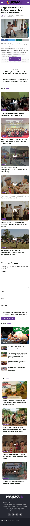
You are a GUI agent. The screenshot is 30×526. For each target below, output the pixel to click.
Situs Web (4, 305)
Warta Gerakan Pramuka (10, 523)
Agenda (6, 451)
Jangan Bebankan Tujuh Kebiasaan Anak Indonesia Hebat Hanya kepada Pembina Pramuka (14, 402)
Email (3, 298)
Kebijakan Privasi (5, 520)
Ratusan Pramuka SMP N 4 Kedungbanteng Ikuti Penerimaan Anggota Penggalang (14, 170)
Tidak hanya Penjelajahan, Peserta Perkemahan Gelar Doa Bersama (12, 114)
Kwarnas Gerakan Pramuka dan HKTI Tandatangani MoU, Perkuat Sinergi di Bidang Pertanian (13, 340)
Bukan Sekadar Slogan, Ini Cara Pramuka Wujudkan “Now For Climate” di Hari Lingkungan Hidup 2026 (14, 429)
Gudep (22, 15)
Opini (5, 397)
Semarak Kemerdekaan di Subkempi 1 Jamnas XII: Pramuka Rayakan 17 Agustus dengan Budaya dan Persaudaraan (18, 355)
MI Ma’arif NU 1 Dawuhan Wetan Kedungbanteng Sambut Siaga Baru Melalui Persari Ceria (12, 253)
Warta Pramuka (15, 520)
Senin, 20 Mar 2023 (14, 15)
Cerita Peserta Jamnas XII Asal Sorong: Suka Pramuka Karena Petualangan (16, 369)
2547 (10, 17)
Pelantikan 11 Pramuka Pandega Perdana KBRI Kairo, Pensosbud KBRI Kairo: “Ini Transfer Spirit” (14, 141)
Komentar (4, 271)
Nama (3, 291)
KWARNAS (3, 15)
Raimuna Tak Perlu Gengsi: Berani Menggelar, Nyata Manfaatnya (13, 482)
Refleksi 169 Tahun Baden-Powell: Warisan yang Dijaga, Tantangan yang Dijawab (14, 456)
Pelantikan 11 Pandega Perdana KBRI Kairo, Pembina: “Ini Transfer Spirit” (14, 197)
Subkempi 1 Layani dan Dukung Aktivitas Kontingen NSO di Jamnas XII (18, 348)
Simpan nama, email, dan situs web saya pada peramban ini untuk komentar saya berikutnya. (15, 313)
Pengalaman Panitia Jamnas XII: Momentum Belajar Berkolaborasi (17, 362)
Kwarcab (6, 424)
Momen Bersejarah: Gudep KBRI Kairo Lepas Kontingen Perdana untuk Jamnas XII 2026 (14, 224)
